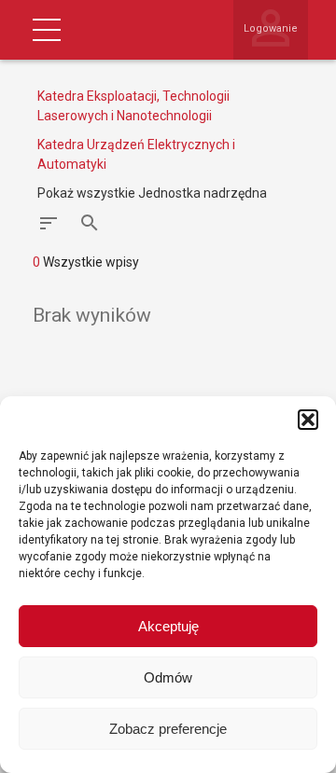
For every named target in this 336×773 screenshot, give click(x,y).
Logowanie (271, 28)
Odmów (168, 677)
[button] (308, 419)
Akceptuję (168, 626)
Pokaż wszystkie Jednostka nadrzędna (152, 193)
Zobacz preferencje (168, 729)
